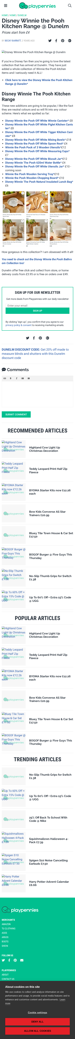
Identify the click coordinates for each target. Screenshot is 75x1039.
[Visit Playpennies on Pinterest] (15, 960)
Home (5, 15)
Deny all (37, 1021)
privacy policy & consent (19, 325)
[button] (5, 378)
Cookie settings (37, 1012)
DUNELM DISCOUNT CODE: (21, 349)
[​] (37, 394)
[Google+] (69, 41)
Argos (5, 937)
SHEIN (5, 945)
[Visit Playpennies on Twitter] (3, 960)
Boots (5, 941)
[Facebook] (56, 41)
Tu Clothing (8, 928)
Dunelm (22, 15)
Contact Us (8, 979)
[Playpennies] (37, 5)
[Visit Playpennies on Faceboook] (9, 960)
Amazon (6, 924)
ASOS (4, 932)
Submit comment (16, 414)
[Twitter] (50, 41)
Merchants (8, 919)
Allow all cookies (37, 1031)
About (5, 974)
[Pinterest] (62, 41)
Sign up (37, 310)
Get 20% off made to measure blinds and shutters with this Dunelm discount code (35, 354)
